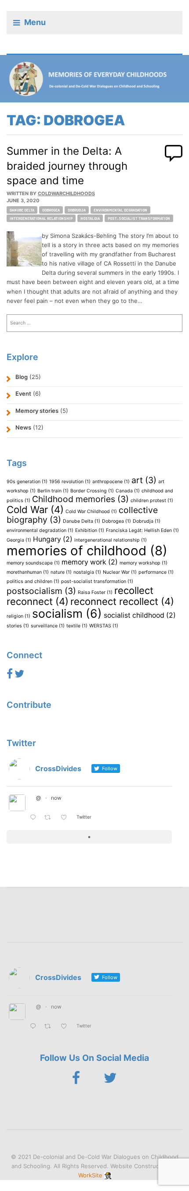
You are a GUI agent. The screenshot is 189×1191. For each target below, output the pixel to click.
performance (156, 572)
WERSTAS (103, 626)
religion (18, 616)
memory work (90, 562)
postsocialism (41, 591)
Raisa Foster (95, 592)
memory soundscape (33, 563)
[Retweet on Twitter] (50, 817)
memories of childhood (87, 550)
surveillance (48, 626)
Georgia (19, 540)
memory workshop (143, 563)
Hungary (53, 539)
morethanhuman (28, 572)
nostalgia (90, 218)
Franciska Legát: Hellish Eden (142, 530)
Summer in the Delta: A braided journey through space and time (67, 166)
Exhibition (89, 530)
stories (18, 626)
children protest (152, 500)
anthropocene (111, 481)
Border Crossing (92, 491)
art (143, 480)
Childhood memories (80, 499)
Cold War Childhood (91, 511)
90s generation (27, 481)
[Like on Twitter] (66, 817)
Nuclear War (120, 572)
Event (23, 393)
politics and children (33, 581)
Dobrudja (77, 210)
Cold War (35, 509)
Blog (21, 376)
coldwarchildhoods (66, 193)
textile (76, 626)
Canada (128, 491)
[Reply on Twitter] (35, 817)
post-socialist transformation (139, 218)
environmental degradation (120, 210)
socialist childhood (140, 615)
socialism (67, 613)
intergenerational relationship (41, 218)
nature (61, 572)
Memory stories (36, 410)
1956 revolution (70, 481)
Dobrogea (51, 210)
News (23, 427)
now (56, 797)
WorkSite (90, 1175)
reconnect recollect (122, 601)
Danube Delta (22, 210)
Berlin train (53, 491)
